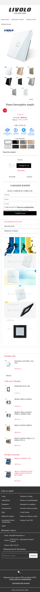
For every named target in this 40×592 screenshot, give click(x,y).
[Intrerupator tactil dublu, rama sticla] (8, 364)
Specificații (9, 226)
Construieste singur (17, 19)
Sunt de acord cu (19, 207)
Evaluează (29, 177)
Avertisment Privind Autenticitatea (8, 521)
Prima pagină (5, 19)
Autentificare (6, 500)
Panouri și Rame (31, 19)
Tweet (31, 99)
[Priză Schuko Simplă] (8, 428)
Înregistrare (5, 504)
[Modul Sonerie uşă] (8, 465)
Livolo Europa (24, 512)
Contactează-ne (6, 508)
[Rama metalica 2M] (8, 389)
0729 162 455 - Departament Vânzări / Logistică (22, 540)
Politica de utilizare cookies (28, 516)
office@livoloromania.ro (17, 535)
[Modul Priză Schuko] (8, 402)
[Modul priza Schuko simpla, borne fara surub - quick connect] (8, 415)
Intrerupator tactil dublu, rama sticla (24, 362)
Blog (3, 512)
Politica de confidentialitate (25, 207)
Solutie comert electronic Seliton (20, 590)
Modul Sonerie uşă (22, 458)
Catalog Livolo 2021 (26, 520)
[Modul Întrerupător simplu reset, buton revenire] (8, 478)
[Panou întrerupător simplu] (20, 63)
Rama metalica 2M (22, 386)
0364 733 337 (14, 545)
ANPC (4, 526)
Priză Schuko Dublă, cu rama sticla (24, 439)
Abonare (8, 375)
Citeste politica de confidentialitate (20, 579)
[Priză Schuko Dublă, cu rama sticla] (8, 441)
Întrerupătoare (6, 24)
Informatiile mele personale (21, 583)
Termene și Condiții (26, 496)
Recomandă (12, 177)
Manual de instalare (8, 516)
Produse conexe (11, 231)
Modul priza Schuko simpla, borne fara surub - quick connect (24, 413)
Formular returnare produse (28, 508)
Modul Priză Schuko (23, 399)
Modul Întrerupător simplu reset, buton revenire (23, 473)
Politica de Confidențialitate (29, 500)
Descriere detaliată (13, 222)
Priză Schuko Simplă (23, 425)
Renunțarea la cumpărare (28, 504)
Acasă (3, 496)
